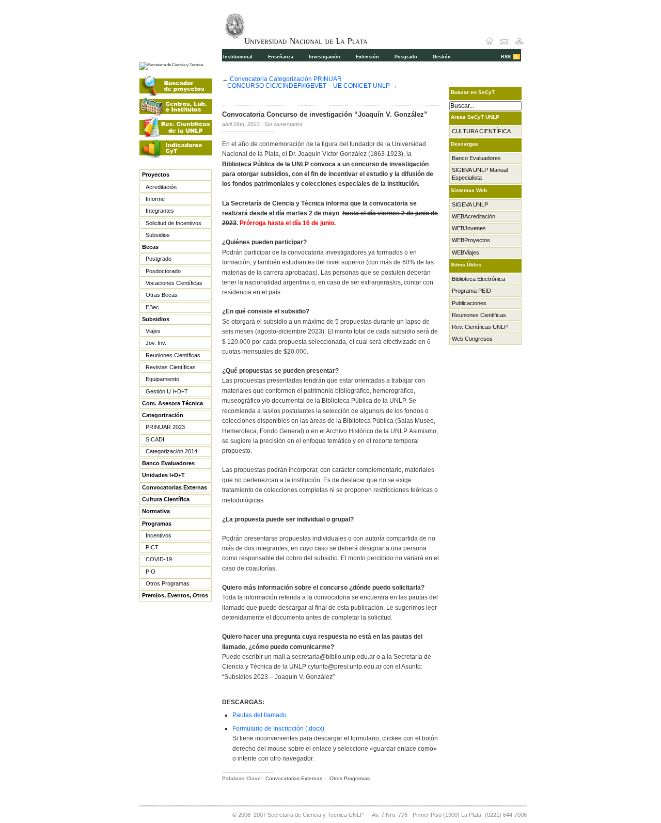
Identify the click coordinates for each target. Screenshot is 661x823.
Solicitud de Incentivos (173, 223)
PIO (150, 571)
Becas (150, 247)
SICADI (155, 439)
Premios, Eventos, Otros (175, 595)
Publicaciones (469, 303)
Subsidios (158, 235)
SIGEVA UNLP (470, 204)
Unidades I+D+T (163, 475)
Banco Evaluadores (168, 463)
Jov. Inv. (156, 343)
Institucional (238, 56)
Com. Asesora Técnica (172, 403)
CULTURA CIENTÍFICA (481, 131)
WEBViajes (465, 252)
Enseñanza (280, 56)
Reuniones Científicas (173, 355)
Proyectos (155, 174)
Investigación (324, 56)
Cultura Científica (166, 499)
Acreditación (161, 187)
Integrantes (160, 211)
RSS (506, 56)
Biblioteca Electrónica (478, 279)
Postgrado (158, 259)
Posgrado (406, 56)
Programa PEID (471, 291)
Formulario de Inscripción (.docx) (278, 728)
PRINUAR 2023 (165, 427)
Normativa (156, 511)
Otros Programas (168, 583)
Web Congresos (472, 339)
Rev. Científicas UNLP (480, 327)
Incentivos (158, 535)
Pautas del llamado (259, 714)
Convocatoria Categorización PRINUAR (286, 78)
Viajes (153, 331)
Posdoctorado (163, 271)
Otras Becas (162, 295)
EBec (152, 307)
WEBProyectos (471, 240)
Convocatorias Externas (174, 487)
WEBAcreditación (473, 216)
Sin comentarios (283, 124)
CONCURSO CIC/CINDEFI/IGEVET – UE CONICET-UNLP (308, 85)
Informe (155, 199)
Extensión (367, 56)
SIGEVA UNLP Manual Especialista (480, 174)
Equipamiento (162, 379)
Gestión (442, 56)
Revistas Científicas (171, 367)
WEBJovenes (469, 228)
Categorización (162, 415)
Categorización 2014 (171, 451)
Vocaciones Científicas (174, 283)
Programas (156, 523)
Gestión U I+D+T (167, 391)
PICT (152, 547)
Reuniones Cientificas (479, 315)
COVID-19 (159, 559)
